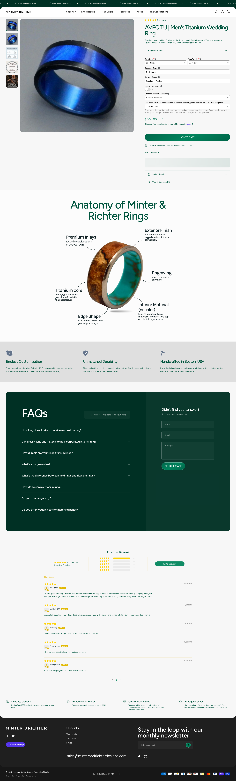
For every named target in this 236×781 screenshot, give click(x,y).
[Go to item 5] (12, 81)
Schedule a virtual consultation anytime (212, 707)
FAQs (104, 415)
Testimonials (72, 734)
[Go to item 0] (12, 25)
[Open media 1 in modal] (77, 75)
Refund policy (10, 776)
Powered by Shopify (41, 772)
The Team (71, 738)
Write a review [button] (169, 564)
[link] (41, 353)
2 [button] (116, 680)
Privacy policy (20, 776)
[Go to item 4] (12, 67)
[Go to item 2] (12, 39)
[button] (151, 20)
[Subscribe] (188, 745)
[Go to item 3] (12, 53)
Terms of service (31, 776)
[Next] (127, 81)
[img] (50, 584)
